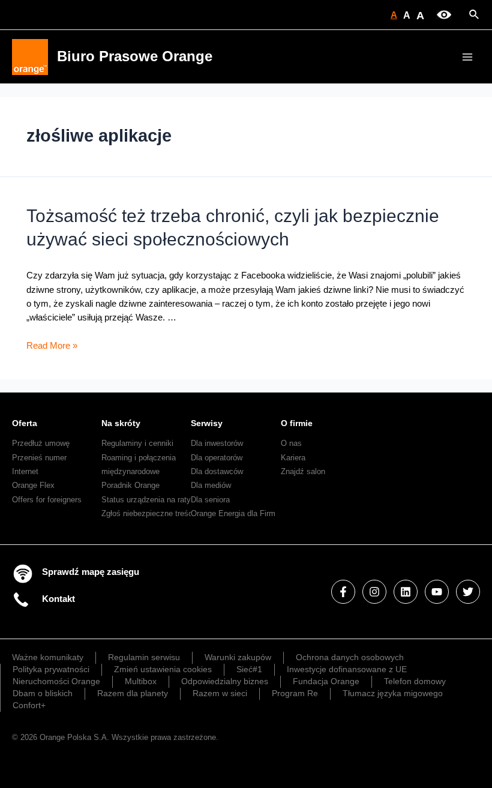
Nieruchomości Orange (56, 681)
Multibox (141, 681)
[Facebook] (343, 592)
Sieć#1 (249, 669)
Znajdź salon (303, 471)
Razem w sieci (220, 693)
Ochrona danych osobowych (350, 657)
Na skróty (120, 423)
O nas (291, 443)
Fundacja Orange (326, 681)
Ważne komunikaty (47, 657)
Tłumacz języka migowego (393, 693)
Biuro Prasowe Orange (134, 56)
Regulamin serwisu (144, 657)
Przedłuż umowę (41, 443)
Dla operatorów (216, 457)
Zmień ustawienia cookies (163, 669)
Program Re (295, 693)
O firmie (297, 423)
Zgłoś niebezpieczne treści (147, 513)
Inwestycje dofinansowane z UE (347, 669)
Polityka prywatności (51, 669)
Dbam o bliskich (43, 693)
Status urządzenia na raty (146, 499)
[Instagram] (374, 592)
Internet (25, 471)
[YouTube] (437, 592)
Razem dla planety (132, 693)
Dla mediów (211, 485)
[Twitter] (468, 592)
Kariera (293, 457)
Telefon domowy (415, 681)
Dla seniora (210, 499)
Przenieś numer (39, 457)
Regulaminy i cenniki (137, 443)
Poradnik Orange (130, 485)
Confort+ (29, 705)
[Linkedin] (406, 592)
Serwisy (207, 423)
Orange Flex (33, 485)
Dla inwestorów (217, 443)
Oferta (24, 423)
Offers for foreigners (47, 499)
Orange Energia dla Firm (233, 513)
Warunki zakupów (238, 657)
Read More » (51, 345)
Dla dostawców (217, 471)
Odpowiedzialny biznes (224, 681)
